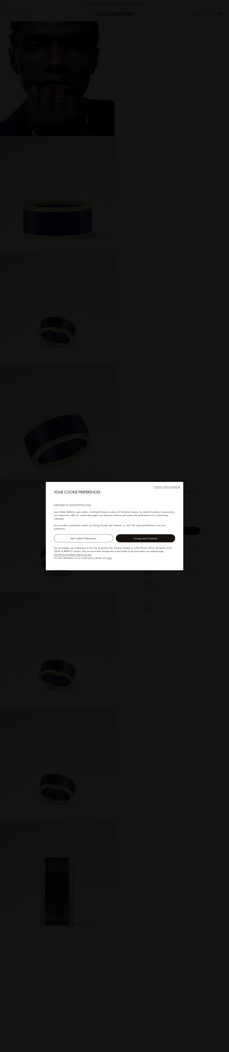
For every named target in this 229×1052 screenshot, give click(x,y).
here (110, 557)
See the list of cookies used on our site (72, 554)
